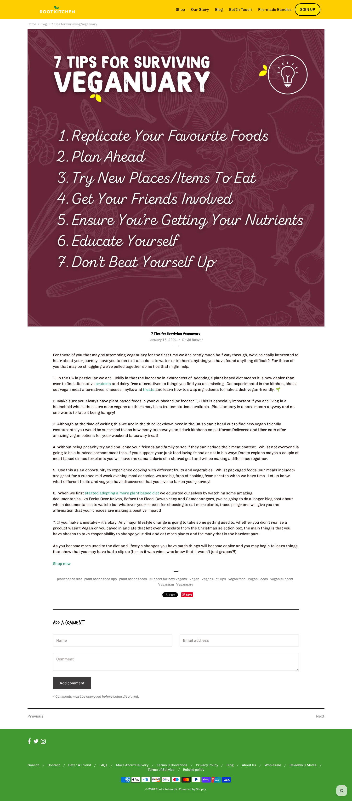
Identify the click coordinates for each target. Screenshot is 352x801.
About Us (249, 765)
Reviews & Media (303, 765)
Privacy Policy (207, 765)
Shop (180, 9)
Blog (219, 9)
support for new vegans (168, 579)
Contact (54, 765)
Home (32, 24)
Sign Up (307, 9)
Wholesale (273, 765)
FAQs (103, 765)
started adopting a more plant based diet (122, 493)
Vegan (194, 579)
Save (189, 594)
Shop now (62, 563)
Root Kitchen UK (166, 789)
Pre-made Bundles (275, 9)
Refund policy (193, 770)
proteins (103, 383)
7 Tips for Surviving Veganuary (74, 24)
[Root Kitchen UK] (57, 9)
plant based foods (133, 579)
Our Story (200, 9)
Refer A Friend (79, 765)
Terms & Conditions (172, 765)
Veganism (166, 584)
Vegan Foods (258, 579)
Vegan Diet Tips (214, 579)
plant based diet (69, 579)
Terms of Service (161, 770)
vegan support (281, 579)
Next (320, 716)
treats (148, 389)
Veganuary (184, 584)
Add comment (72, 683)
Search (33, 765)
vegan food (236, 579)
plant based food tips (100, 579)
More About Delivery (132, 765)
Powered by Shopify (192, 789)
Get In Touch (240, 9)
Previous (36, 716)
